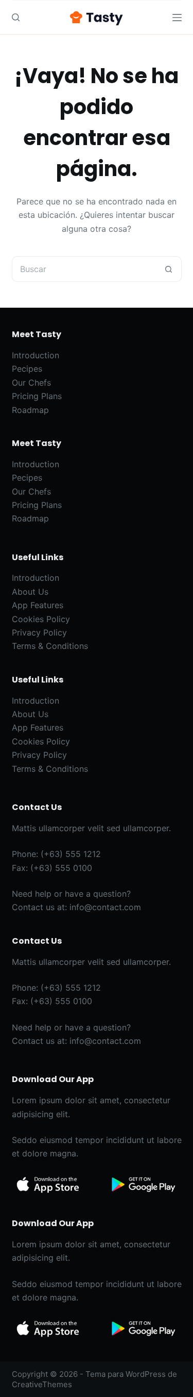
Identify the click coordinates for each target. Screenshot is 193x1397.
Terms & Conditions (50, 646)
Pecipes (27, 368)
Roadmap (30, 410)
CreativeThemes (42, 1384)
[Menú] (177, 17)
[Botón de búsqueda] (169, 269)
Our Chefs (31, 382)
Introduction (35, 355)
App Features (37, 605)
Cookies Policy (41, 619)
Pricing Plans (37, 396)
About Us (30, 591)
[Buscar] (16, 17)
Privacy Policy (39, 632)
